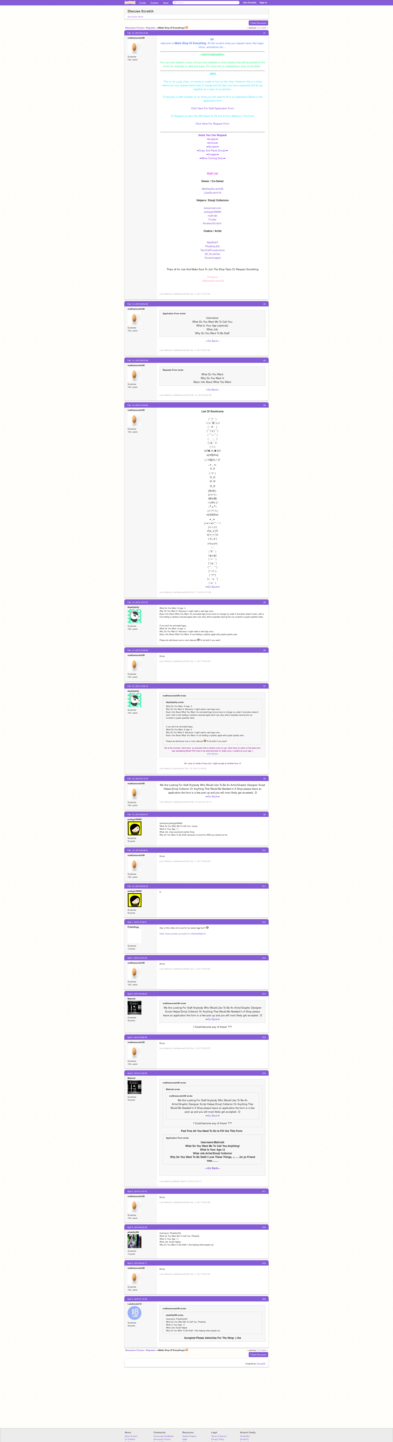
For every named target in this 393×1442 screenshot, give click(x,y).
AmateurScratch (212, 223)
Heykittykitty (133, 607)
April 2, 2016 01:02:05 (137, 1073)
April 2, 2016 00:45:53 (137, 993)
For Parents (130, 1439)
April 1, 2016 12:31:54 (137, 957)
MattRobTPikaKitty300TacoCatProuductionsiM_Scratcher (212, 248)
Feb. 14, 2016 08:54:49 (137, 303)
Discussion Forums (134, 27)
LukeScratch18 (212, 192)
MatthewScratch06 (212, 189)
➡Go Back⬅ (212, 586)
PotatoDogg (133, 926)
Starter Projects (189, 1436)
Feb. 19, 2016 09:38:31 (137, 850)
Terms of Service (218, 1436)
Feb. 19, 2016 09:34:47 (137, 814)
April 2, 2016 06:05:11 (137, 1263)
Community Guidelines (164, 1436)
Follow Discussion (258, 22)
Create (142, 2)
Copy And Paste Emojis (212, 150)
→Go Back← (212, 341)
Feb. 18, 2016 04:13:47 (137, 778)
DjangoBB (261, 1363)
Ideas (166, 2)
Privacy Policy (217, 1439)
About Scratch (131, 1436)
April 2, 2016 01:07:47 (137, 1191)
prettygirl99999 (212, 212)
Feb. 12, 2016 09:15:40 (137, 32)
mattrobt (212, 215)
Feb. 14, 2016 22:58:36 (137, 650)
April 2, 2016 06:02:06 (137, 1227)
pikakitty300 (133, 1232)
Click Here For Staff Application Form (212, 108)
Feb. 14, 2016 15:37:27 (137, 602)
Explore (154, 2)
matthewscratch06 (136, 37)
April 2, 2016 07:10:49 (137, 1298)
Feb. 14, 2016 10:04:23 (137, 405)
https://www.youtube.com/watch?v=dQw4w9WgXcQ (183, 933)
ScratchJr (244, 1439)
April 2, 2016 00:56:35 (137, 1037)
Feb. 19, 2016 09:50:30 (137, 886)
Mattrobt (131, 998)
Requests (150, 27)
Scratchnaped (212, 258)
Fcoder (212, 219)
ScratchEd (244, 1436)
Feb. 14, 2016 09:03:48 (137, 360)
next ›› (265, 27)
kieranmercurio (212, 208)
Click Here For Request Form (212, 123)
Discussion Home (135, 16)
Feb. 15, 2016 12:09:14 (137, 686)
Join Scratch (249, 2)
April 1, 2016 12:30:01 (137, 922)
